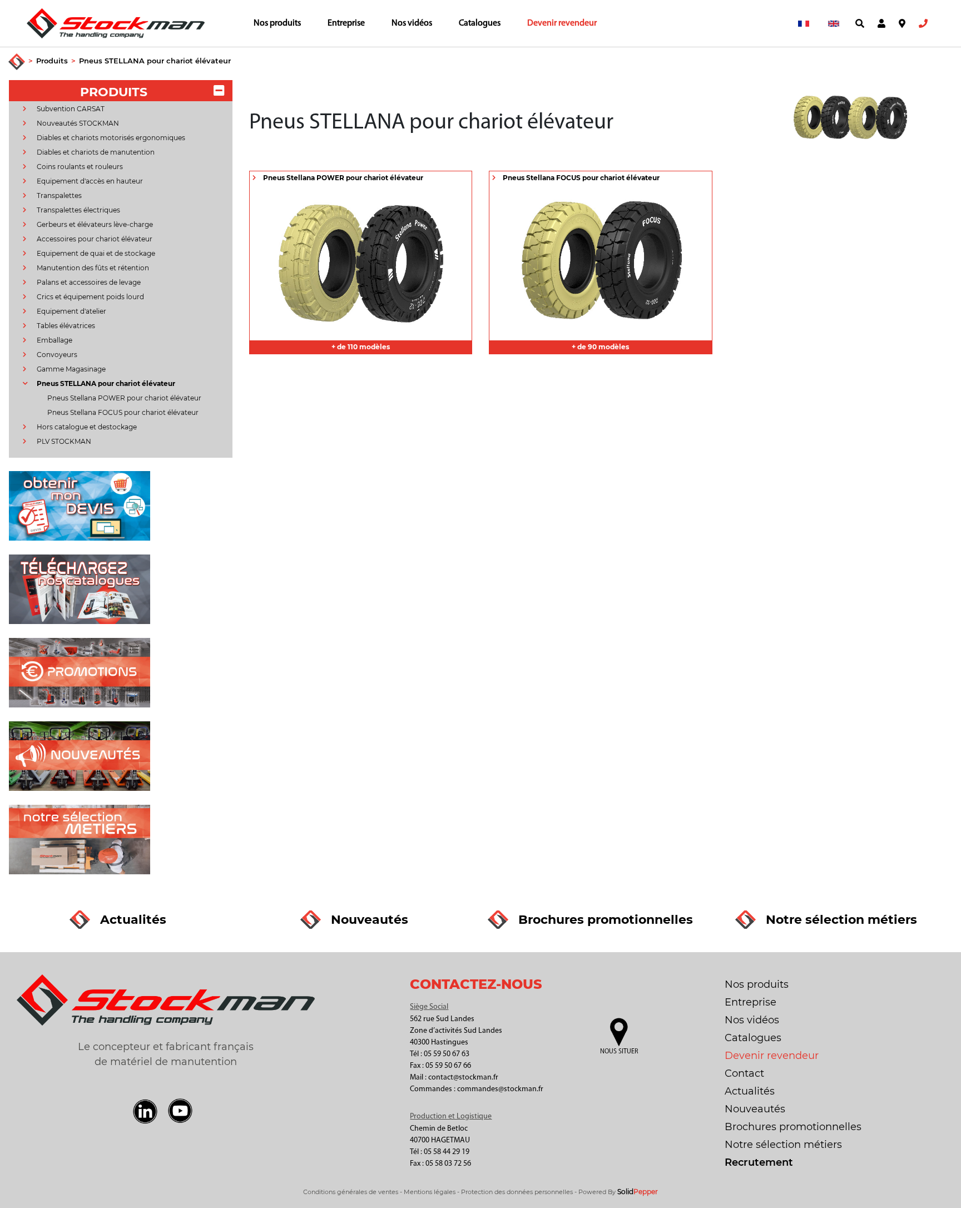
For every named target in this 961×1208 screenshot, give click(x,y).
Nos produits (277, 23)
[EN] (834, 23)
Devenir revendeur (562, 23)
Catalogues (480, 23)
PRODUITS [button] (113, 92)
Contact (744, 1073)
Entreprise (346, 23)
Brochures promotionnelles (793, 1127)
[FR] (804, 23)
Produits (52, 60)
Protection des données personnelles (517, 1192)
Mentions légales (429, 1192)
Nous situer (619, 1051)
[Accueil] (17, 62)
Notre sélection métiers (783, 1144)
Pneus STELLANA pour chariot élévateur (155, 60)
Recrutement (759, 1162)
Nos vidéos (412, 23)
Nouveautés (755, 1109)
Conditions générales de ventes (350, 1192)
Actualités (750, 1091)
